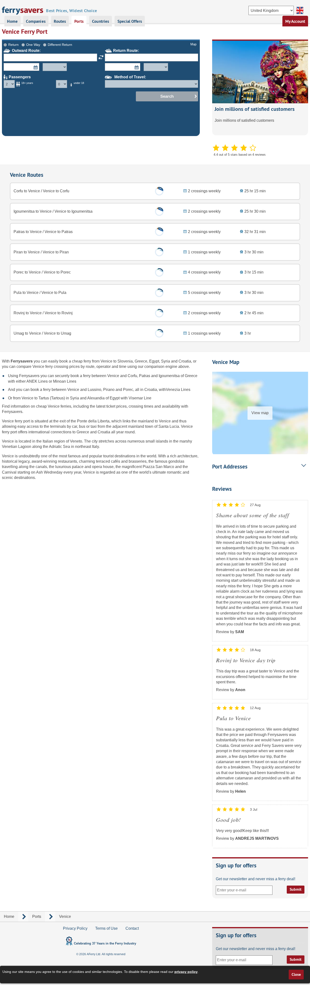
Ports (79, 21)
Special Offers (129, 21)
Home (12, 21)
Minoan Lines (64, 381)
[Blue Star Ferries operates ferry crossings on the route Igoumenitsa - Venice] (159, 211)
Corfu (132, 376)
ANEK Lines (37, 381)
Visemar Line (140, 398)
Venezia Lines (178, 390)
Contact (132, 928)
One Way (33, 45)
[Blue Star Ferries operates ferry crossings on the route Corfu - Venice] (159, 191)
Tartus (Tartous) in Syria (59, 398)
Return (13, 45)
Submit (296, 889)
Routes (60, 21)
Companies (36, 21)
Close (296, 974)
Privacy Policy (75, 928)
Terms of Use (106, 928)
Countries (100, 21)
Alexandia (96, 398)
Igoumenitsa (169, 376)
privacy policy (186, 972)
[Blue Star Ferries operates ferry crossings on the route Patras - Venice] (159, 232)
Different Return (60, 45)
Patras (144, 376)
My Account (295, 21)
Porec (128, 390)
